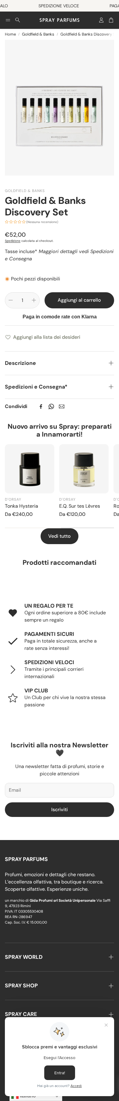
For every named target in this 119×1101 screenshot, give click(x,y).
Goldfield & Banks (38, 34)
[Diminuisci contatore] (10, 300)
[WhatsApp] (51, 406)
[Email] (61, 406)
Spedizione (12, 241)
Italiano (27, 1095)
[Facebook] (41, 406)
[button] (8, 20)
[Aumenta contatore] (33, 300)
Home (10, 34)
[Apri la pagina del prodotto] (29, 468)
